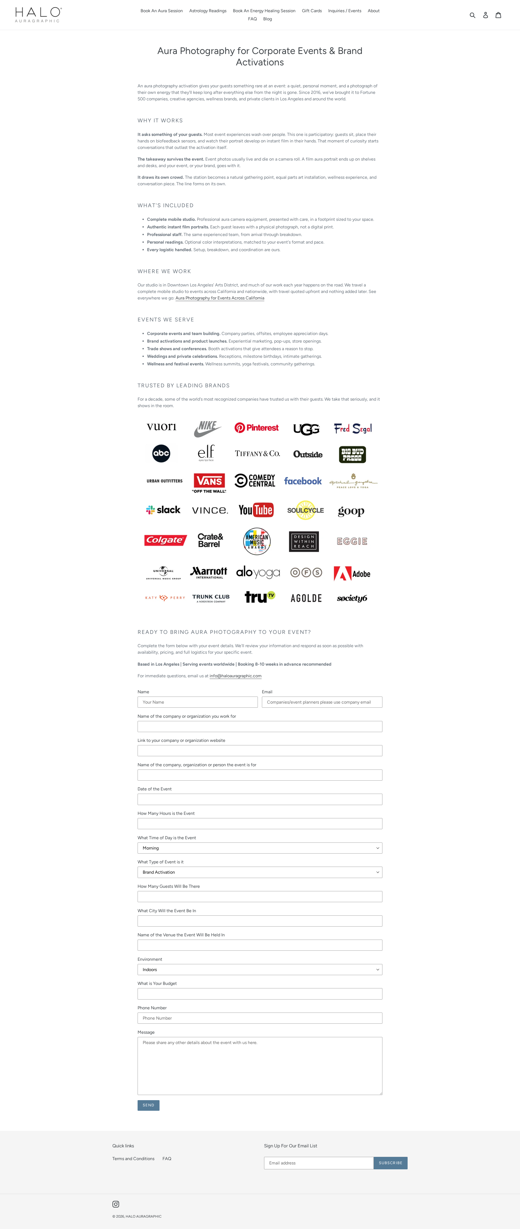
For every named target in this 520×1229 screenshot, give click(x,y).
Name (143, 691)
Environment (150, 959)
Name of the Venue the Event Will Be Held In (181, 934)
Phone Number (152, 1007)
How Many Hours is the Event (166, 813)
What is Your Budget (157, 983)
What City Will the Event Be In (167, 910)
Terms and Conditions (133, 1158)
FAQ (166, 1158)
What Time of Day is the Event (167, 837)
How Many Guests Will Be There (169, 886)
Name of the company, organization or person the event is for (197, 764)
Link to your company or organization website (181, 740)
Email (267, 691)
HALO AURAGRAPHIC (143, 1216)
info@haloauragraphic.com (236, 675)
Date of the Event (155, 788)
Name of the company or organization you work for (187, 716)
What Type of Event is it (161, 861)
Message (146, 1032)
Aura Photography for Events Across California (220, 298)
